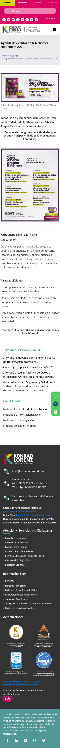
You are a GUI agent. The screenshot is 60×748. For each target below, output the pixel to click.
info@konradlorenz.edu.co (28, 471)
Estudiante (22, 3)
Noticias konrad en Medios (19, 425)
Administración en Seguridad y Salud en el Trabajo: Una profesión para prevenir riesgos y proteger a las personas (29, 386)
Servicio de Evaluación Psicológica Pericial (24, 556)
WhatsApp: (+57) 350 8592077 (29, 487)
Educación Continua (14, 564)
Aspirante (7, 3)
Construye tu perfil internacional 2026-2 (28, 367)
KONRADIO (51, 19)
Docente (37, 3)
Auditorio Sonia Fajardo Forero (19, 551)
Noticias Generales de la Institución (25, 409)
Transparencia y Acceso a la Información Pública (28, 603)
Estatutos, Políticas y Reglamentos (21, 594)
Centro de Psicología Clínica (18, 560)
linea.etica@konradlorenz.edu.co (34, 515)
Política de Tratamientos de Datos (21, 590)
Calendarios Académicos (16, 542)
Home (4, 55)
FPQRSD (9, 581)
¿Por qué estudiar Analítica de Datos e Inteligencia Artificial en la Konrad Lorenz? (28, 374)
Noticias (14, 55)
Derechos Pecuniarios (15, 585)
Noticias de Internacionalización (22, 414)
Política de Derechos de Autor (19, 608)
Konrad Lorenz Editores (16, 547)
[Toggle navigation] (54, 29)
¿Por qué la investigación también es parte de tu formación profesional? (29, 359)
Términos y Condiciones (16, 599)
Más (7, 698)
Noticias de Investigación (18, 420)
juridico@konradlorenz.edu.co (19, 511)
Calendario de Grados (15, 538)
